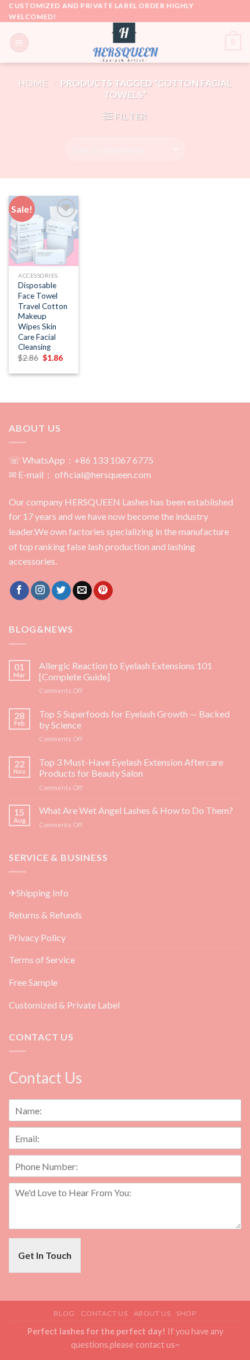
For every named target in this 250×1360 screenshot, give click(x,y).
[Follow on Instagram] (40, 591)
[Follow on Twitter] (61, 591)
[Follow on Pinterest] (103, 591)
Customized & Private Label (64, 1004)
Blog (63, 1313)
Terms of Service (42, 959)
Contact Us (104, 1313)
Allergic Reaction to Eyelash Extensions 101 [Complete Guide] (125, 671)
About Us (152, 1313)
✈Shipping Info (39, 892)
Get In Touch (45, 1255)
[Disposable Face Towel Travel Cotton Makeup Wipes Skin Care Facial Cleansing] (43, 230)
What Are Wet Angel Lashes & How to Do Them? (136, 810)
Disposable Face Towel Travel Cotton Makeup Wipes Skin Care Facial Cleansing (42, 316)
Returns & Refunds (45, 914)
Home (33, 82)
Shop (186, 1313)
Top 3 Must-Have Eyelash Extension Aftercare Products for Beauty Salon (131, 767)
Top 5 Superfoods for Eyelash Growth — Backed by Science (134, 719)
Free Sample (33, 982)
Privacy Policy (37, 937)
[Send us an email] (82, 591)
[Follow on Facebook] (19, 591)
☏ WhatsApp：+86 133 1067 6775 (81, 459)
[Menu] (19, 42)
